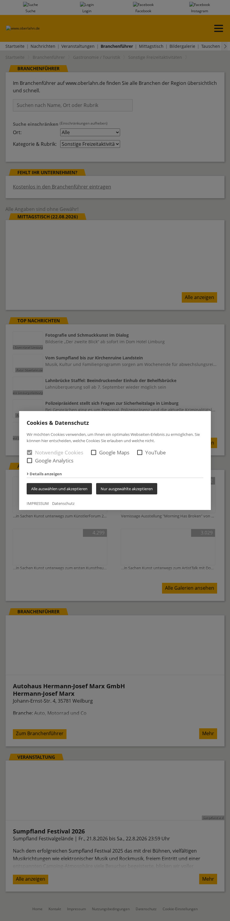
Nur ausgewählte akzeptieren (127, 488)
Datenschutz (63, 503)
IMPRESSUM (38, 503)
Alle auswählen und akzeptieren (59, 488)
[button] (93, 452)
